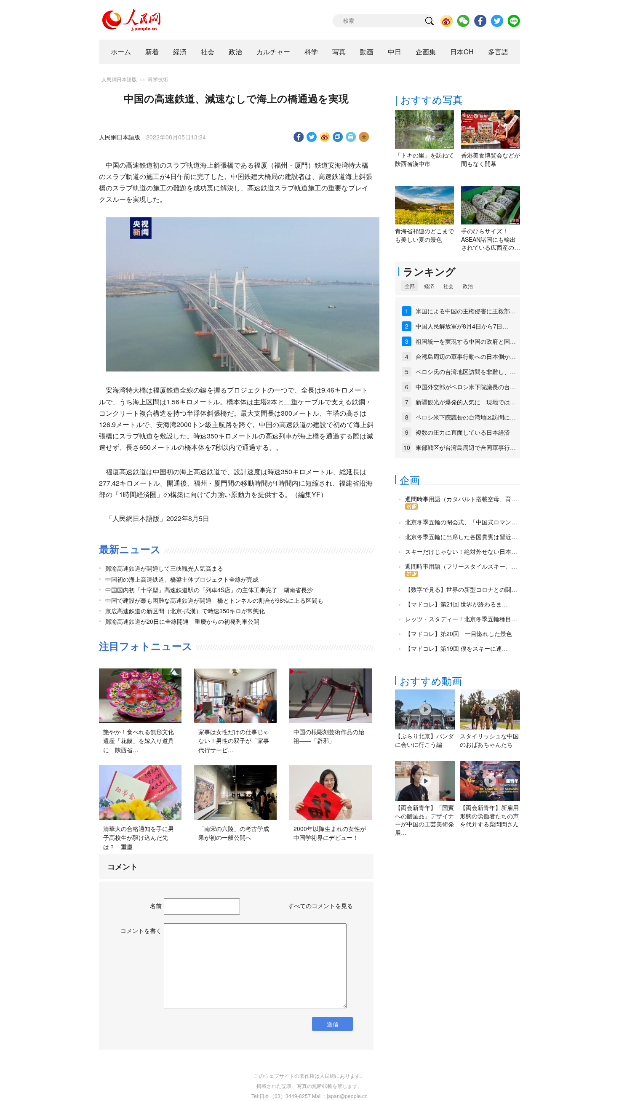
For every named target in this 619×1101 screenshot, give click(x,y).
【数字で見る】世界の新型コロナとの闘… (461, 589)
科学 (311, 51)
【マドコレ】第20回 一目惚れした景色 (458, 633)
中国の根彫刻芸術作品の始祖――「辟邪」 (328, 736)
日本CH (462, 51)
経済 (180, 51)
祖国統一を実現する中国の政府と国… (466, 341)
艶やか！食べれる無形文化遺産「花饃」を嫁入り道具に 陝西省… (138, 740)
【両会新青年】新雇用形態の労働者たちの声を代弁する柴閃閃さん (489, 815)
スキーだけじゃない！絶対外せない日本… (461, 551)
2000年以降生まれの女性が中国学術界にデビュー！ (329, 833)
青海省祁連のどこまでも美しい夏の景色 (424, 235)
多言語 (498, 51)
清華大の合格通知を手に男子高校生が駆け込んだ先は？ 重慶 (138, 837)
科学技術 (158, 79)
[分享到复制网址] (338, 137)
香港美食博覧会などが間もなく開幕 (490, 159)
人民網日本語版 (119, 79)
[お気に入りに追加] (364, 137)
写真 (339, 51)
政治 (235, 51)
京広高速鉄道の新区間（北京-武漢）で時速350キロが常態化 (185, 611)
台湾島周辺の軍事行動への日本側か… (466, 356)
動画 (367, 51)
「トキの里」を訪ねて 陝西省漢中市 (427, 159)
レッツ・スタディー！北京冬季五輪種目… (461, 619)
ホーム (121, 51)
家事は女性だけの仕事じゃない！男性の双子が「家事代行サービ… (233, 740)
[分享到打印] (351, 137)
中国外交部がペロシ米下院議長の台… (466, 386)
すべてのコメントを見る (320, 905)
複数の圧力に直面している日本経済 (463, 432)
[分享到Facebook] (298, 137)
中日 (394, 51)
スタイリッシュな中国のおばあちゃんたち (489, 740)
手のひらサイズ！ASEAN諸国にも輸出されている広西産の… (490, 239)
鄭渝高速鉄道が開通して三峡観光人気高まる (164, 568)
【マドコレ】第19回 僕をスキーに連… (456, 648)
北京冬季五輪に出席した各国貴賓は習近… (461, 536)
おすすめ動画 (431, 680)
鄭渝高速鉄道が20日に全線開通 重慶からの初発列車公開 (182, 621)
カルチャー (273, 51)
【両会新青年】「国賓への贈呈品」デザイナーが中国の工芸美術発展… (424, 819)
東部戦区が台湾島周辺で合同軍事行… (466, 447)
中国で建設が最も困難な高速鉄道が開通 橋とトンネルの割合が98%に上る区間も (214, 600)
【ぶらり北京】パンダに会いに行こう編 (424, 740)
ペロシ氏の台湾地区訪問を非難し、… (466, 371)
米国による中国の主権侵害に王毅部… (466, 311)
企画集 (426, 51)
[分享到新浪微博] (325, 137)
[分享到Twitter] (312, 137)
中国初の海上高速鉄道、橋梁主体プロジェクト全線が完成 (182, 579)
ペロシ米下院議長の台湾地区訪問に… (466, 417)
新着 (152, 51)
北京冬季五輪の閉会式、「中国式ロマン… (461, 522)
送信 (333, 1024)
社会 (207, 51)
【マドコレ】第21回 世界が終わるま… (456, 604)
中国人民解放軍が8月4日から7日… (462, 326)
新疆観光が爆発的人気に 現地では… (466, 402)
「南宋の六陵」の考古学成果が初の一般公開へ (233, 833)
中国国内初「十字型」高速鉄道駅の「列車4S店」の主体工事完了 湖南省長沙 (209, 589)
